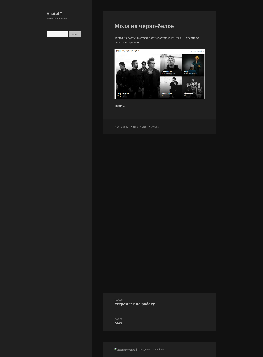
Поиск (75, 34)
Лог (144, 126)
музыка (155, 126)
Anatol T (54, 13)
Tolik (135, 126)
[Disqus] (160, 168)
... (165, 349)
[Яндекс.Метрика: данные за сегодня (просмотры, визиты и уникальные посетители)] (125, 349)
